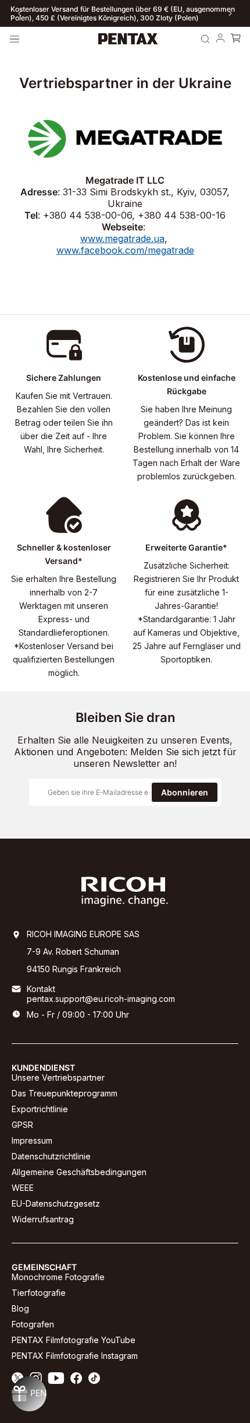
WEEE (23, 1188)
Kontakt (41, 989)
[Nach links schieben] (20, 13)
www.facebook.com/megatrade (125, 250)
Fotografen (33, 1324)
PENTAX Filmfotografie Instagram (75, 1356)
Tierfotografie (39, 1293)
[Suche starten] (205, 39)
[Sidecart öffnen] (235, 39)
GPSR (22, 1125)
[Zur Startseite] (128, 39)
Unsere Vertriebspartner (58, 1077)
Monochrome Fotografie (58, 1277)
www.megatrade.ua (122, 238)
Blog (20, 1308)
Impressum (32, 1140)
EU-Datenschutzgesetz (56, 1203)
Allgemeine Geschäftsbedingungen (79, 1172)
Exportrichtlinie (40, 1109)
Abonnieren (184, 792)
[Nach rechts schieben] (230, 13)
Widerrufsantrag (43, 1219)
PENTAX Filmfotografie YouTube (73, 1340)
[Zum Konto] (220, 39)
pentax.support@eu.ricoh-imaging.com (101, 999)
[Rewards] (29, 1393)
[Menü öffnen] (14, 39)
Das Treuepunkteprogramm (64, 1093)
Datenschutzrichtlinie (51, 1156)
